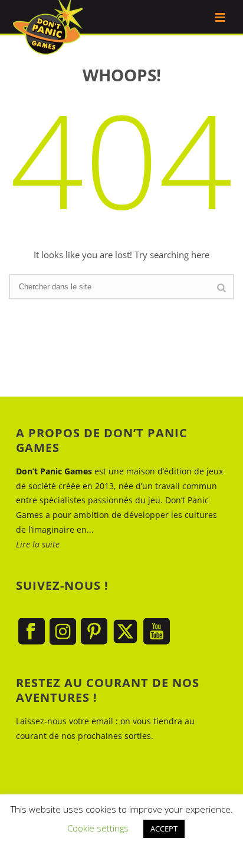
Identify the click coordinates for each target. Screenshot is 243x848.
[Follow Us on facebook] (31, 632)
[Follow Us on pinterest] (94, 632)
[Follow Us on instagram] (63, 632)
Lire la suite (38, 544)
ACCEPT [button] (164, 828)
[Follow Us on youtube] (156, 632)
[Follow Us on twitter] (125, 632)
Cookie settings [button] (98, 828)
